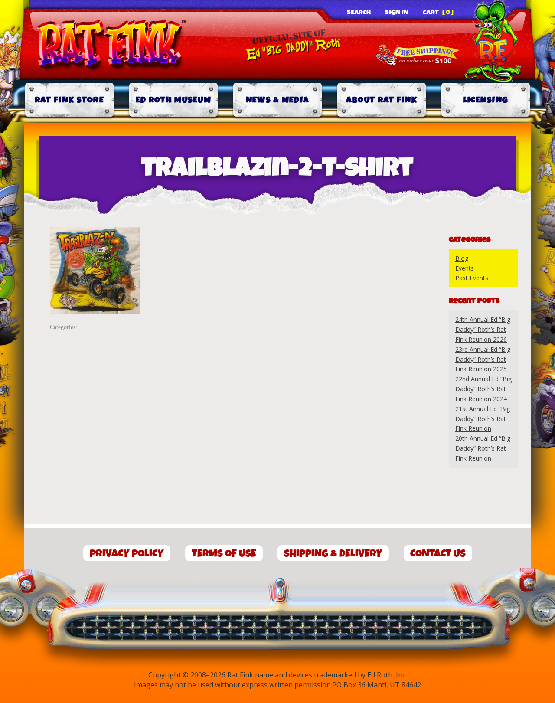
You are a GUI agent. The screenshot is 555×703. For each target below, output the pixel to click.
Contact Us (438, 553)
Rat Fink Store (69, 100)
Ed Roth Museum (173, 100)
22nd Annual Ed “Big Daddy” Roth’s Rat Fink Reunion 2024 (483, 389)
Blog (461, 258)
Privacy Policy (127, 553)
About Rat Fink (381, 100)
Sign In (396, 12)
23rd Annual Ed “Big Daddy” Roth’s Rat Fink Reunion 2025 (482, 359)
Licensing (486, 100)
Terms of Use (224, 553)
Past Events (471, 278)
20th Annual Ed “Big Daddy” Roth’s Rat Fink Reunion (482, 448)
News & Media (278, 100)
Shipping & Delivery (333, 553)
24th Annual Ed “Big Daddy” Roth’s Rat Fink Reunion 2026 (482, 329)
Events (464, 268)
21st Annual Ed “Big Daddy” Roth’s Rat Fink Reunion (482, 419)
